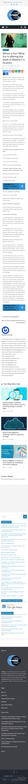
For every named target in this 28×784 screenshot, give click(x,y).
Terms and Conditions (6, 705)
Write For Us (4, 708)
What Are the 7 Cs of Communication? (10, 557)
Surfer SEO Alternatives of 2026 (9, 550)
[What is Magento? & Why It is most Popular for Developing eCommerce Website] (14, 446)
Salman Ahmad (7, 65)
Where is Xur (13, 68)
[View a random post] (25, 27)
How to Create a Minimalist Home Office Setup (12, 559)
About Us (3, 692)
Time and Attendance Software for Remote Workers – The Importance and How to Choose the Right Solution (13, 583)
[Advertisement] (14, 498)
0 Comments (6, 68)
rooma (2, 621)
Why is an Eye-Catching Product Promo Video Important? (13, 322)
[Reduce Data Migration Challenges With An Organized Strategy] (14, 418)
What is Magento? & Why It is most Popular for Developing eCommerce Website (13, 462)
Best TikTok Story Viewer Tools (8, 554)
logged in (11, 479)
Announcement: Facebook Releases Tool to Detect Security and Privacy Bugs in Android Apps (14, 405)
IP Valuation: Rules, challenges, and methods (12, 595)
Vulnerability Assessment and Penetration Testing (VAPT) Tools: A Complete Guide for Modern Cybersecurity (13, 535)
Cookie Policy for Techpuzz (8, 698)
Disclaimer (3, 701)
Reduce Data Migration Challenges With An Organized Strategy (13, 434)
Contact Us (4, 695)
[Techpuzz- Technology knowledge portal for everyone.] (3, 27)
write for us (5, 679)
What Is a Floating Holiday (7, 543)
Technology (5, 50)
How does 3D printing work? (11, 317)
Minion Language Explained (8, 552)
